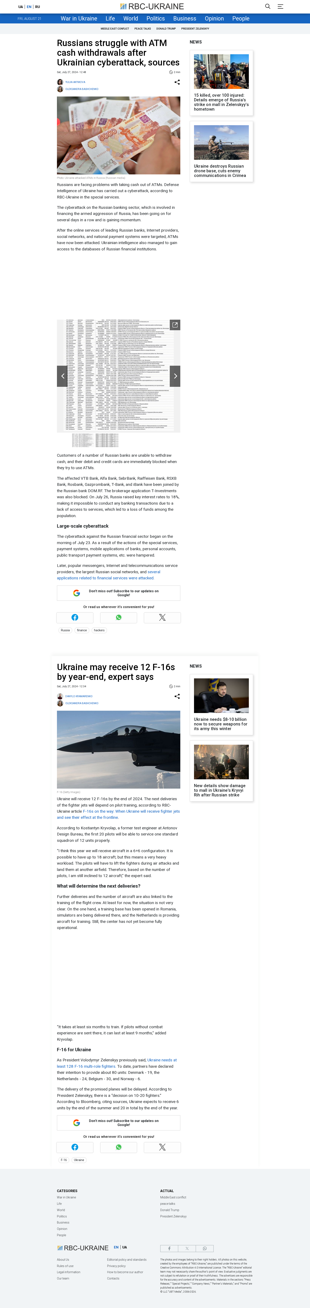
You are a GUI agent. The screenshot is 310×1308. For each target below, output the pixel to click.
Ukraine (79, 1160)
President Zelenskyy (195, 28)
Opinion (214, 18)
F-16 (64, 1160)
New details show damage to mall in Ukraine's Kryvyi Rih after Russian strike (220, 790)
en (29, 7)
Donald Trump (166, 28)
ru (37, 7)
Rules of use (65, 1266)
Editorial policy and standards (127, 1259)
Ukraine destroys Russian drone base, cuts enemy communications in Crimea (220, 171)
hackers (99, 630)
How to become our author (125, 1272)
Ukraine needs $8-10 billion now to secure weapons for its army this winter (220, 724)
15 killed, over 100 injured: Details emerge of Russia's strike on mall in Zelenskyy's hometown (221, 102)
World (130, 18)
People (240, 18)
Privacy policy (116, 1266)
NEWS (196, 42)
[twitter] (187, 1248)
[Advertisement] (118, 285)
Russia (65, 630)
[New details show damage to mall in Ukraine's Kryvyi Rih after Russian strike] (221, 762)
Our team (63, 1278)
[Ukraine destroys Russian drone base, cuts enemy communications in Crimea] (221, 143)
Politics (156, 18)
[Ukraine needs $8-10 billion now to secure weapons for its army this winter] (221, 696)
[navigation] (175, 325)
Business (184, 18)
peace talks (143, 28)
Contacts (113, 1278)
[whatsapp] (205, 1248)
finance (82, 630)
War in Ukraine (79, 18)
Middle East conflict (115, 28)
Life (110, 18)
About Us (63, 1259)
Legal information (68, 1272)
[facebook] (169, 1248)
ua (20, 7)
